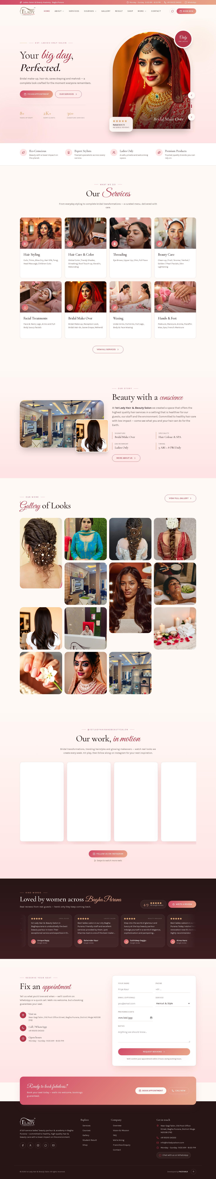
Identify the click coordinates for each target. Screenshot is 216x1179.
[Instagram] (38, 1145)
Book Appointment (152, 1090)
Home (47, 11)
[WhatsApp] (172, 11)
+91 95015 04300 (174, 2)
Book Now (188, 11)
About (58, 11)
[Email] (53, 1145)
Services (74, 11)
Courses (89, 11)
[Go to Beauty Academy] (191, 108)
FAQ (115, 1135)
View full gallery (178, 498)
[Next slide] (191, 117)
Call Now (180, 1090)
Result (119, 11)
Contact (156, 11)
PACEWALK (183, 1172)
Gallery (105, 11)
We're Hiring (118, 1140)
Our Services (67, 94)
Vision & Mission (121, 1130)
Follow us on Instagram (109, 854)
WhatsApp (192, 2)
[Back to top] (193, 1171)
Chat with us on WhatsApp (175, 1155)
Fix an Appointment (38, 94)
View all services (106, 349)
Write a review (184, 904)
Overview (117, 1125)
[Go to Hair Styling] (191, 102)
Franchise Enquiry (121, 1145)
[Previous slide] (191, 95)
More (141, 11)
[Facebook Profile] (30, 1145)
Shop (130, 11)
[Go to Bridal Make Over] (191, 104)
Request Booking (152, 1051)
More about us (124, 458)
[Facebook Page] (23, 1145)
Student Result (90, 1140)
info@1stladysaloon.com (172, 1142)
